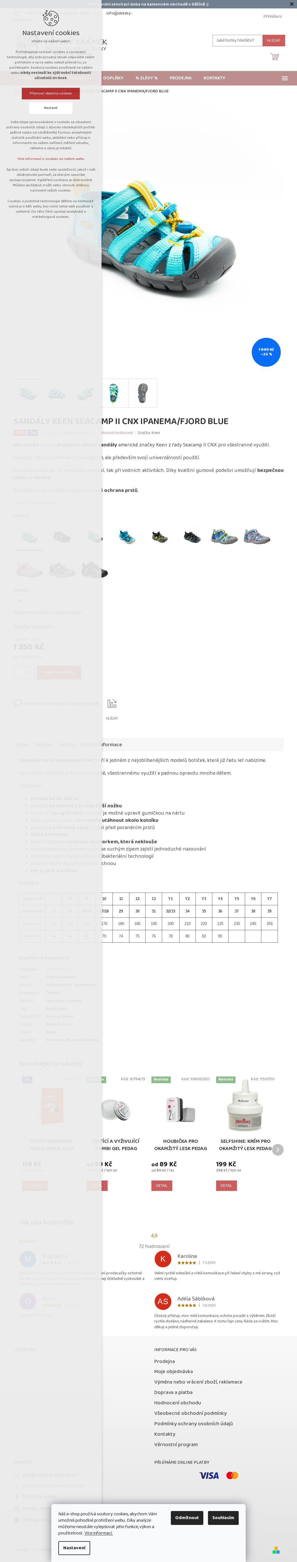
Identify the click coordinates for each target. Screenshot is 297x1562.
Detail (162, 1186)
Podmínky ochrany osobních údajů (193, 1424)
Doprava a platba (173, 1392)
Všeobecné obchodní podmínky (190, 1413)
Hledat (273, 40)
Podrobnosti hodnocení (113, 433)
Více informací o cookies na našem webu (50, 159)
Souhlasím (223, 1517)
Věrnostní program (176, 1445)
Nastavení (74, 1548)
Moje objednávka (173, 1372)
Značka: (149, 433)
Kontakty (164, 1434)
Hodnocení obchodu (177, 1403)
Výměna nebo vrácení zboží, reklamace (198, 1382)
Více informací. (98, 1533)
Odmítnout (187, 1517)
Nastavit (51, 108)
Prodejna (164, 1361)
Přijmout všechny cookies (51, 93)
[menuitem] (113, 78)
